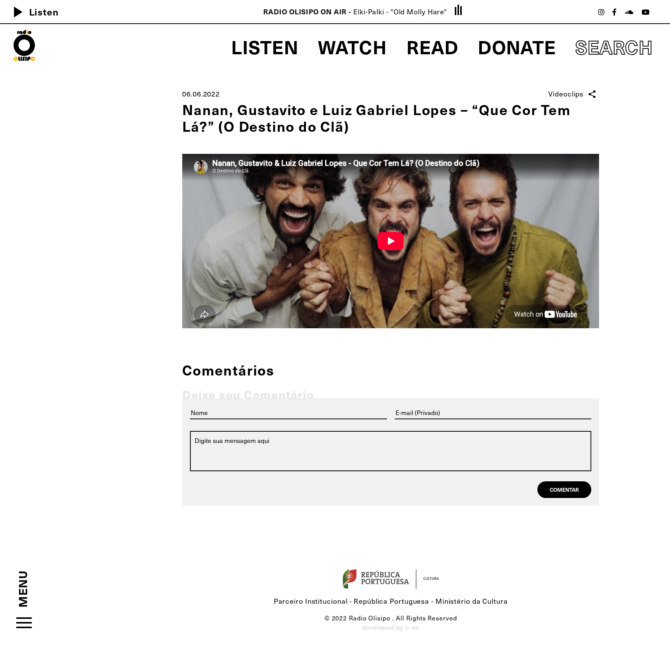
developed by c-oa (390, 627)
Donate (517, 46)
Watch (352, 46)
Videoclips (566, 93)
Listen (33, 11)
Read (432, 46)
